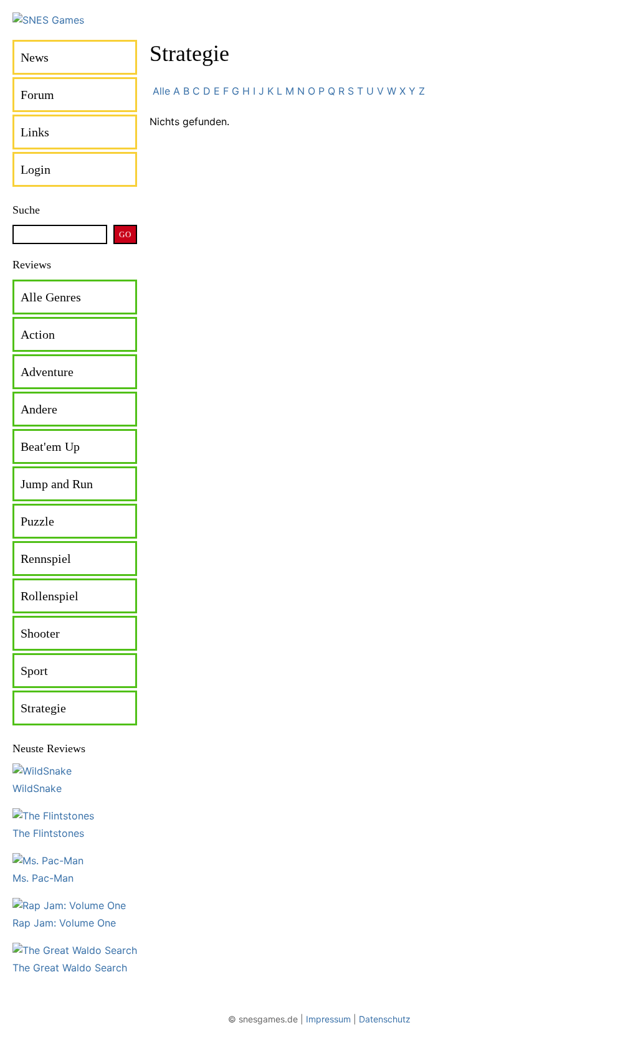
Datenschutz (385, 1019)
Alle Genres (51, 297)
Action (38, 334)
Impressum (328, 1019)
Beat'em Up (50, 446)
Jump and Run (57, 484)
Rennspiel (46, 558)
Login (35, 169)
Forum (37, 94)
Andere (39, 409)
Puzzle (37, 521)
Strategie (43, 708)
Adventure (47, 372)
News (35, 57)
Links (35, 132)
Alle (161, 91)
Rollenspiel (50, 596)
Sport (34, 670)
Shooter (40, 633)
